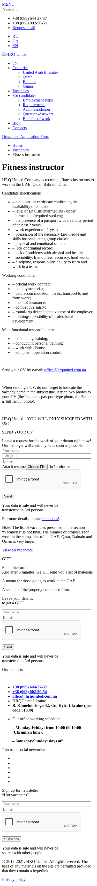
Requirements (34, 105)
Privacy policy (14, 879)
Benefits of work (36, 118)
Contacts (19, 128)
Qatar (27, 77)
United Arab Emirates (40, 72)
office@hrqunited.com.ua (65, 370)
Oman (28, 86)
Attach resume (14, 466)
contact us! (50, 518)
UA (15, 41)
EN (15, 45)
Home (17, 145)
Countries (20, 68)
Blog (16, 123)
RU (15, 36)
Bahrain (29, 81)
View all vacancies (17, 550)
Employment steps (38, 100)
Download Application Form (25, 136)
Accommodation (36, 109)
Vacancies (20, 91)
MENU (8, 4)
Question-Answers (38, 114)
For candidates (24, 95)
